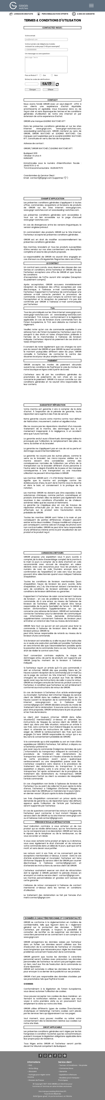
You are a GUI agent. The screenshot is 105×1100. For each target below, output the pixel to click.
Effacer (50, 90)
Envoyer (33, 90)
